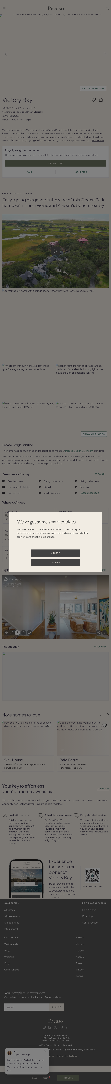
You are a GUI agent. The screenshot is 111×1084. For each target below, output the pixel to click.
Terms (79, 975)
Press (79, 963)
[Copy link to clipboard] (101, 99)
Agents (80, 956)
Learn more (103, 788)
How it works (89, 909)
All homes (9, 909)
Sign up (56, 1007)
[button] (55, 54)
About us (81, 944)
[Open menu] (4, 8)
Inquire (68, 1078)
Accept (55, 553)
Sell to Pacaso (90, 922)
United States (11, 922)
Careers (80, 950)
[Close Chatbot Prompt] (45, 1051)
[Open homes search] (107, 8)
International (11, 928)
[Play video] (55, 251)
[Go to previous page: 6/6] (100, 714)
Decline (55, 562)
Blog (7, 963)
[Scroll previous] (6, 54)
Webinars (9, 956)
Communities (11, 969)
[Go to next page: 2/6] (108, 714)
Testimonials (11, 944)
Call (34, 1078)
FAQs (7, 950)
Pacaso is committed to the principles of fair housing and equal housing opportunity (55, 1049)
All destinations (12, 916)
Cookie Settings (95, 969)
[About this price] (35, 108)
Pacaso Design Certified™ (79, 450)
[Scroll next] (105, 54)
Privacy (80, 969)
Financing (87, 916)
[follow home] (93, 99)
